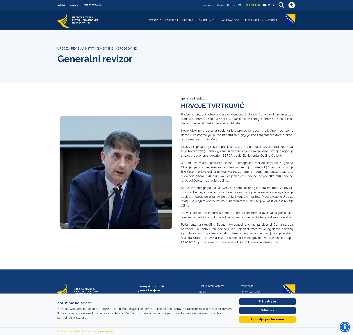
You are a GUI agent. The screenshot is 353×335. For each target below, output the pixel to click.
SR (252, 5)
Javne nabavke (230, 20)
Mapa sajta (247, 286)
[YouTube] (264, 5)
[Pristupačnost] (292, 5)
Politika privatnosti (68, 331)
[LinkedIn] (268, 5)
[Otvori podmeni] (195, 20)
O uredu (187, 20)
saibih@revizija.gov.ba (69, 5)
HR (246, 5)
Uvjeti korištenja (90, 331)
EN (258, 5)
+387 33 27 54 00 (92, 5)
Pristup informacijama (211, 286)
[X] (273, 5)
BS (240, 5)
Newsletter (208, 5)
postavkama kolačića (186, 313)
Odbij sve (267, 310)
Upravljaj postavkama (267, 319)
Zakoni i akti (206, 20)
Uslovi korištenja (250, 292)
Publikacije (252, 20)
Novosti (271, 20)
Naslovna (154, 20)
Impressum (108, 331)
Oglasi (220, 5)
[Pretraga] (281, 5)
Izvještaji (171, 20)
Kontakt (231, 5)
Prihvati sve (267, 301)
